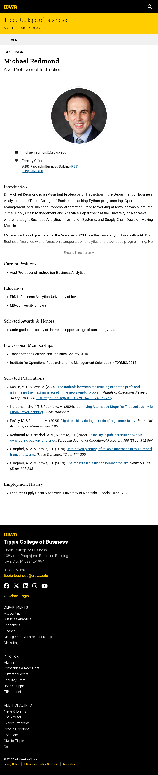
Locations (11, 735)
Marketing (11, 643)
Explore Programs (17, 723)
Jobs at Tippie (14, 686)
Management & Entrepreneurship (28, 637)
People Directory (29, 28)
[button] (150, 6)
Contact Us (12, 747)
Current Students (16, 674)
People (19, 51)
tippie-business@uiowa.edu (26, 575)
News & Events (15, 711)
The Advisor (12, 717)
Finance (10, 631)
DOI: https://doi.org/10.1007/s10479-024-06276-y (74, 398)
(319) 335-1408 (32, 171)
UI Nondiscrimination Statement (41, 764)
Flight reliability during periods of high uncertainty (98, 421)
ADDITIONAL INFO (18, 705)
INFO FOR (11, 656)
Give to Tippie (14, 741)
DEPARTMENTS (16, 607)
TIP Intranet (12, 692)
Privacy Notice (11, 764)
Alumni (8, 28)
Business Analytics (18, 619)
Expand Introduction (78, 252)
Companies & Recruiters (21, 668)
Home (7, 51)
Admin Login (18, 596)
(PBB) (74, 166)
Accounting (12, 613)
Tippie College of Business (35, 20)
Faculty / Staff (14, 680)
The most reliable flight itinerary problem (97, 463)
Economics (12, 625)
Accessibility (69, 764)
